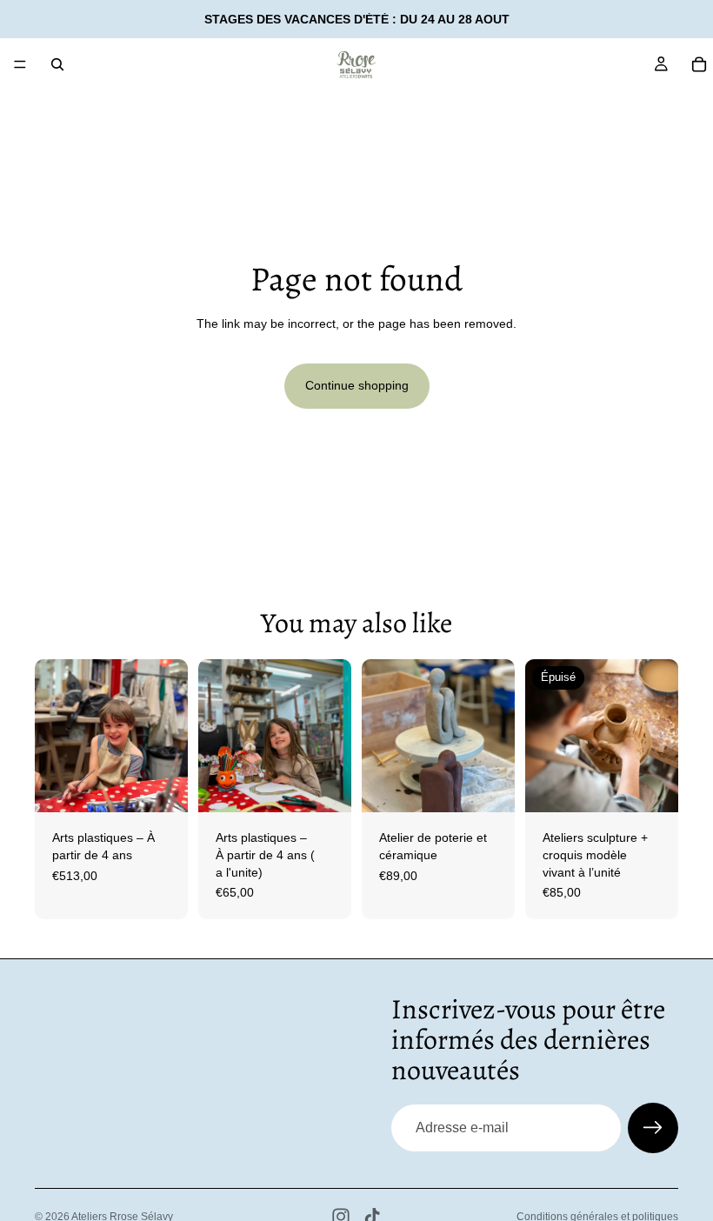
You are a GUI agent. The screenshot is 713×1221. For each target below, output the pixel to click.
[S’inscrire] (653, 1128)
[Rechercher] (57, 64)
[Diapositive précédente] (54, 736)
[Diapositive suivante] (169, 736)
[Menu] (20, 64)
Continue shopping (357, 385)
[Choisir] (161, 786)
